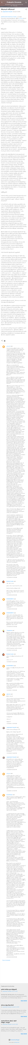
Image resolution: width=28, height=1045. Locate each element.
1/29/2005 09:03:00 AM (12, 609)
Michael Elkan (17, 1042)
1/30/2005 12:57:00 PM (12, 790)
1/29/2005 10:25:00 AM (12, 661)
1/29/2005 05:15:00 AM (12, 577)
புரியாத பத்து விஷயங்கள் (7, 1005)
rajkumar (8, 694)
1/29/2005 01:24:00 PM (12, 753)
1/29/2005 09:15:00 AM (12, 626)
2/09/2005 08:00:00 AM (12, 957)
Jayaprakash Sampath (11, 727)
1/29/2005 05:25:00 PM (12, 769)
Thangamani (9, 630)
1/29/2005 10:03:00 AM (12, 650)
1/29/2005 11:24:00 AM (12, 690)
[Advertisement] (14, 971)
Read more (24, 1000)
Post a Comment (6, 960)
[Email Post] (4, 341)
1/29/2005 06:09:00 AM (12, 595)
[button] (26, 9)
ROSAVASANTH (10, 599)
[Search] (26, 3)
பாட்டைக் (21, 18)
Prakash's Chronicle (14, 2)
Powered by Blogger (14, 1039)
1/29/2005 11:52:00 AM (12, 723)
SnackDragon (9, 794)
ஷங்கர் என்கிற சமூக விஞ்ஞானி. (9, 989)
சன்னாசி (8, 346)
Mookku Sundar (10, 581)
